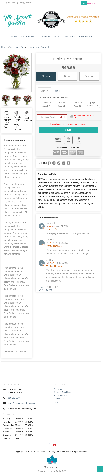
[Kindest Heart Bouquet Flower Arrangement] (6, 100)
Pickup (56, 91)
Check (62, 117)
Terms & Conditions (62, 392)
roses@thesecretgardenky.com (21, 403)
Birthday (70, 36)
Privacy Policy (60, 395)
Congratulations (50, 36)
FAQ (56, 402)
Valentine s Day (17, 47)
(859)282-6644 (13, 398)
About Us (58, 389)
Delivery (44, 91)
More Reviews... (46, 290)
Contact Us (59, 398)
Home (14, 36)
